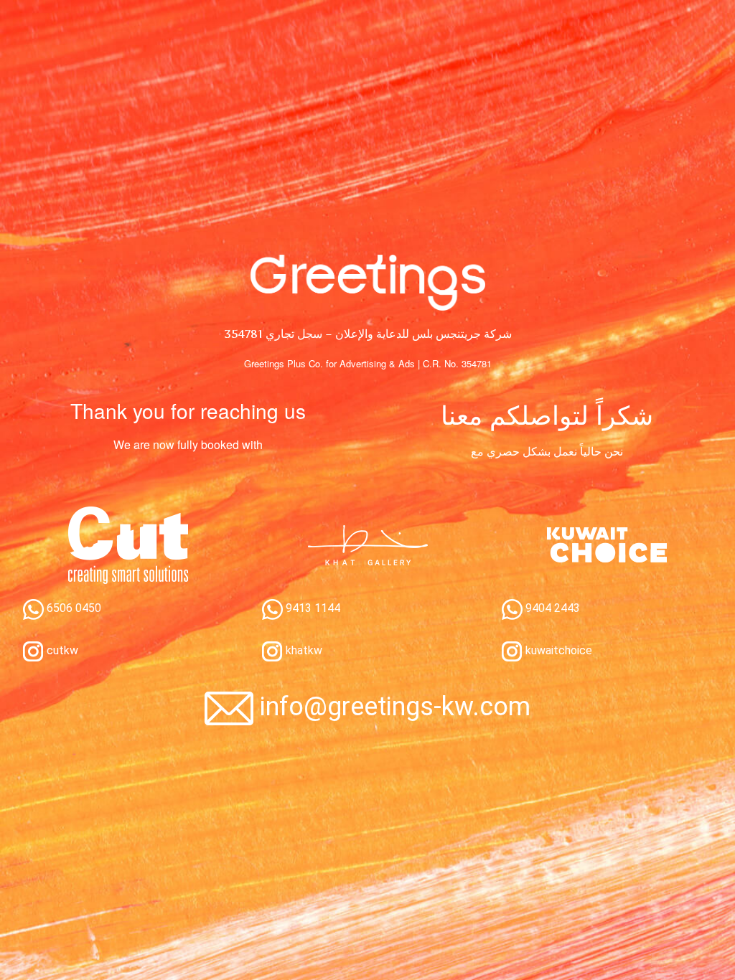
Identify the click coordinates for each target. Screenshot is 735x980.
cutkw (61, 650)
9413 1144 (311, 608)
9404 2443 (551, 608)
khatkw (302, 650)
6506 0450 (72, 608)
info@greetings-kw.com (395, 707)
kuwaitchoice (557, 650)
